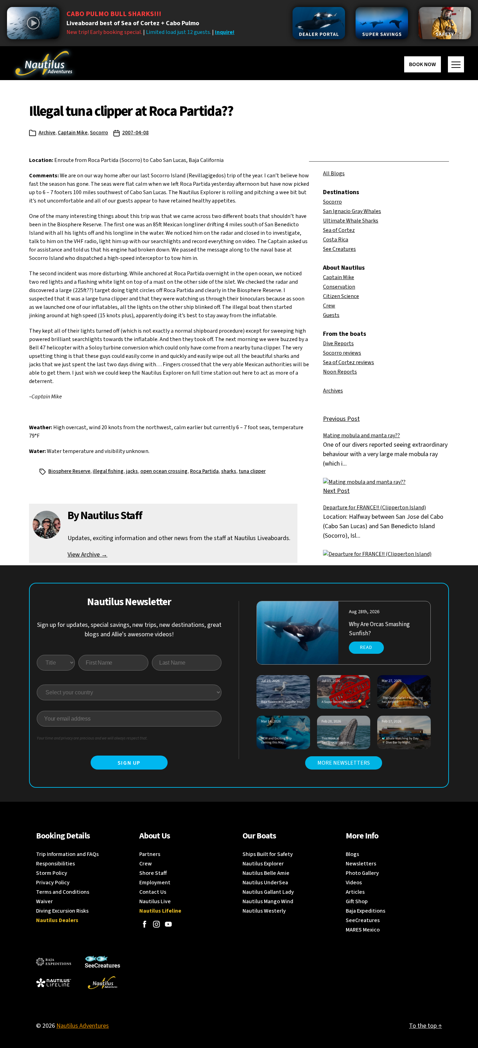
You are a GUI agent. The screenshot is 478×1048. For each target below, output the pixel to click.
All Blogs (334, 173)
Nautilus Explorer (263, 864)
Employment (154, 882)
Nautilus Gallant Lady (268, 892)
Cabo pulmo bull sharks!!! (113, 14)
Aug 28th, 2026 (364, 611)
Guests (331, 315)
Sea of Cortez (339, 230)
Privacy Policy (53, 882)
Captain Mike (72, 132)
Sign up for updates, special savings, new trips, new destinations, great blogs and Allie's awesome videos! (129, 630)
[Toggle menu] (456, 64)
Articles (355, 892)
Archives (333, 391)
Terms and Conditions (62, 892)
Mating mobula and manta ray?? (361, 435)
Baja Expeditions (365, 911)
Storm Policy (51, 873)
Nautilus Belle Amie (265, 873)
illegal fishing (108, 471)
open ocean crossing (164, 471)
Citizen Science (341, 296)
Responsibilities (55, 864)
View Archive (87, 554)
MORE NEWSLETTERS (343, 763)
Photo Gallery (362, 873)
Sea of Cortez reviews (348, 362)
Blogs (352, 854)
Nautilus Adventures (82, 1025)
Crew (329, 306)
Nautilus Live (155, 901)
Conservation (339, 287)
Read (366, 647)
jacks (132, 471)
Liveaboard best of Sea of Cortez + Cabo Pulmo (132, 23)
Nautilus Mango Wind (267, 901)
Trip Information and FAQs (67, 854)
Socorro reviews (342, 353)
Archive (46, 132)
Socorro (99, 132)
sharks (228, 471)
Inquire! (224, 32)
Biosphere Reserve (69, 471)
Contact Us (152, 892)
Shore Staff (153, 873)
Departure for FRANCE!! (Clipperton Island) (374, 507)
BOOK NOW (422, 64)
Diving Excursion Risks (62, 911)
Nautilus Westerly (264, 911)
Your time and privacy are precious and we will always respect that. (92, 738)
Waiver (44, 901)
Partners (149, 854)
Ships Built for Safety (267, 854)
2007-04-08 (135, 132)
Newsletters (361, 864)
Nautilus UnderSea (265, 882)
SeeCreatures (363, 920)
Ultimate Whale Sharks (350, 221)
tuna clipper (252, 471)
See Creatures (339, 249)
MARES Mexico (363, 930)
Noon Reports (340, 372)
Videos (354, 882)
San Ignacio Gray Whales (352, 211)
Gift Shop (357, 901)
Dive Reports (338, 343)
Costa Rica (335, 239)
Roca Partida (204, 471)
